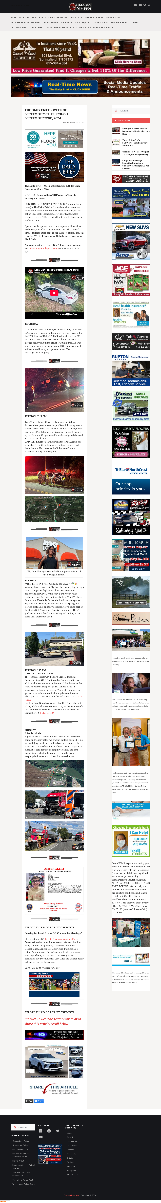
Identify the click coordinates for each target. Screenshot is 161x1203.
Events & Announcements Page (61, 944)
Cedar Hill (71, 1143)
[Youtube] (140, 5)
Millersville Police (20, 1155)
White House (72, 1180)
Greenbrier (71, 1155)
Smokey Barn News (72, 1200)
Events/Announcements (60, 27)
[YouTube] (40, 1142)
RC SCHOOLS (18, 1166)
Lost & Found (101, 22)
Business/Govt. (82, 22)
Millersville (71, 1159)
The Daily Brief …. (120, 22)
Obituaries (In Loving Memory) (28, 27)
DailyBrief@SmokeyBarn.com (43, 253)
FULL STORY (47, 718)
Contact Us (76, 18)
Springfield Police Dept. (22, 1185)
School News (83, 27)
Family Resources (103, 27)
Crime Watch (113, 18)
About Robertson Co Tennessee (49, 18)
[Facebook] (135, 5)
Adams (70, 1138)
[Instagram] (149, 5)
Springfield (71, 1176)
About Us (24, 18)
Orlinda (70, 1163)
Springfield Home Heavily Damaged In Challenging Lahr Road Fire (136, 137)
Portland (70, 1168)
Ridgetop (71, 1172)
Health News (51, 22)
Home (13, 18)
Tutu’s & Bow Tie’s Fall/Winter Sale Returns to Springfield (135, 148)
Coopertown (72, 1147)
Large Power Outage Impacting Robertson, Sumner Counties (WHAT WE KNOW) (135, 170)
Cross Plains (72, 1151)
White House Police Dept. (23, 1189)
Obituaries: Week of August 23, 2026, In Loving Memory (135, 158)
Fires (136, 22)
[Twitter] (144, 5)
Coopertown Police (20, 1146)
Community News (94, 18)
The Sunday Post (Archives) (26, 22)
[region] (131, 184)
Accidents (66, 22)
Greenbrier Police (20, 1151)
